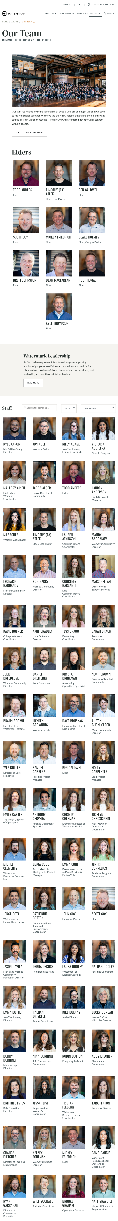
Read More (33, 382)
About (14, 22)
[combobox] (39, 407)
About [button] (93, 13)
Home (5, 22)
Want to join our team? (30, 132)
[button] (67, 13)
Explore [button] (49, 13)
